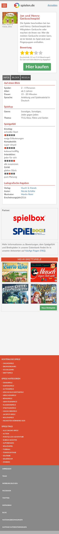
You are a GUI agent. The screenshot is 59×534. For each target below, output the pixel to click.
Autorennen (8, 443)
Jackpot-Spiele (9, 414)
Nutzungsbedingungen (12, 520)
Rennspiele (7, 398)
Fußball (6, 449)
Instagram (6, 505)
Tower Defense (9, 452)
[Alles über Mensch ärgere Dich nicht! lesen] (44, 272)
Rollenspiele (8, 417)
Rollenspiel (8, 446)
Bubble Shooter (10, 440)
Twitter (5, 498)
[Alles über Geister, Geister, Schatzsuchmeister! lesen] (15, 294)
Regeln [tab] (26, 78)
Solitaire (7, 456)
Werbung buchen (10, 483)
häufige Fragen (32, 251)
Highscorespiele (10, 411)
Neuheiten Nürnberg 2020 (14, 421)
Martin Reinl (27, 194)
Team (4, 476)
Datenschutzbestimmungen (14, 527)
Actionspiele (8, 389)
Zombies (6, 462)
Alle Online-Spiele (10, 430)
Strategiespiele (9, 408)
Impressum (6, 469)
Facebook (6, 491)
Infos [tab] (6, 78)
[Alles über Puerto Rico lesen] (15, 272)
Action (6, 434)
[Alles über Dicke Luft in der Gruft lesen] (44, 294)
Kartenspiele (8, 386)
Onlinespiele (8, 363)
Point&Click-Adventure (13, 437)
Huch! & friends (29, 188)
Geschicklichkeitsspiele (13, 392)
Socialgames (8, 370)
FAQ (43, 251)
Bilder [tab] (15, 78)
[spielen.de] (24, 5)
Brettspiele (8, 373)
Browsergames (9, 366)
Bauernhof (8, 459)
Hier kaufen (37, 67)
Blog (4, 512)
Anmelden (52, 5)
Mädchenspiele (9, 395)
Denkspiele (7, 383)
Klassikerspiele (9, 405)
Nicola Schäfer (28, 191)
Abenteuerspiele (10, 402)
